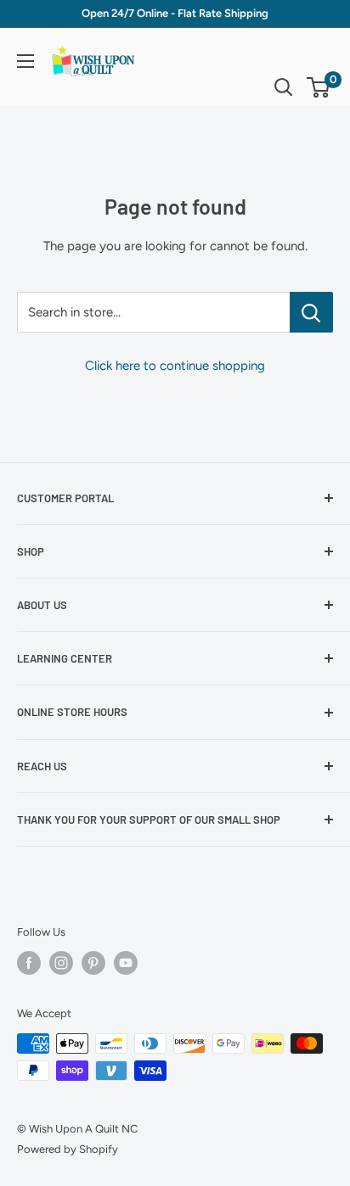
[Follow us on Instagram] (61, 963)
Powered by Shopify (67, 1149)
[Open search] (283, 87)
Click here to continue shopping (175, 365)
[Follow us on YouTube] (126, 963)
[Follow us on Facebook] (29, 963)
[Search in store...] (311, 312)
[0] (319, 87)
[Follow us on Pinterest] (93, 963)
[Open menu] (25, 61)
